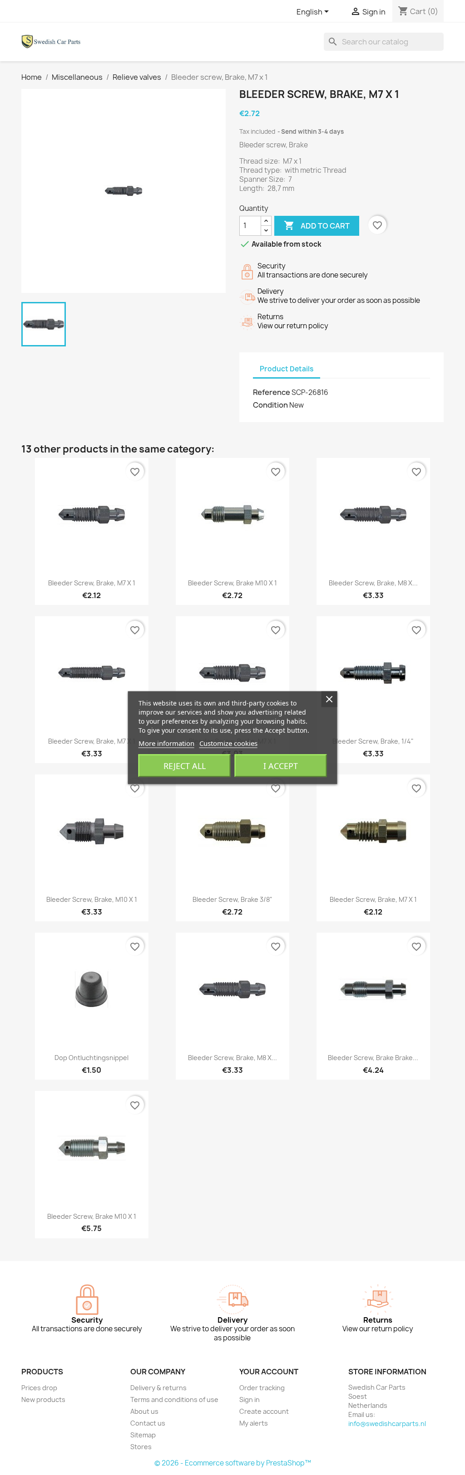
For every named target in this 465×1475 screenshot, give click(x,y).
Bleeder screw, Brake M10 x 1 (232, 583)
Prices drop (39, 1387)
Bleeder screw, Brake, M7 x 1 (91, 583)
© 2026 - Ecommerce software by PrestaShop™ (232, 1463)
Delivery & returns (158, 1387)
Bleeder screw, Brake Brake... (373, 1057)
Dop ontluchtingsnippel (91, 1057)
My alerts (253, 1423)
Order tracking (262, 1387)
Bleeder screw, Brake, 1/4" (373, 741)
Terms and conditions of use (174, 1399)
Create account (264, 1411)
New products (43, 1399)
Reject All (184, 765)
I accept (280, 765)
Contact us (147, 1423)
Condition (270, 404)
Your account (268, 1372)
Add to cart (317, 225)
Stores (141, 1446)
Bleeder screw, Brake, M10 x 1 (91, 899)
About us (144, 1411)
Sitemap (143, 1435)
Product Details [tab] (286, 369)
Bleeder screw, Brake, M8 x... (373, 583)
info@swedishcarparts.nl (387, 1423)
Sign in (249, 1399)
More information (166, 742)
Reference (271, 392)
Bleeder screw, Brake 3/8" (232, 899)
